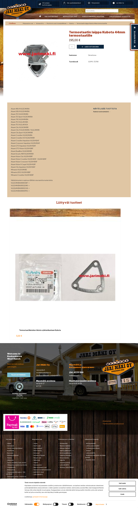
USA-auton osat (51, 16)
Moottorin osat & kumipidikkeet (56, 23)
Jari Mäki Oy (120, 3)
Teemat (88, 450)
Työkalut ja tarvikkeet (93, 448)
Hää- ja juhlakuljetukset (74, 3)
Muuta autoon (11, 470)
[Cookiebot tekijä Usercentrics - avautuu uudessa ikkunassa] (12, 504)
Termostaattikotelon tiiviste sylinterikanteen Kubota (40, 330)
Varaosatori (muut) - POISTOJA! (16, 476)
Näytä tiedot (100, 504)
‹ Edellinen (12, 23)
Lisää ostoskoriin (91, 47)
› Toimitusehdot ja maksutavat (113, 424)
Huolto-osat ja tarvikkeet (14, 448)
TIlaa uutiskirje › (19, 375)
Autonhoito (10, 446)
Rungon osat (37, 458)
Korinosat (10, 453)
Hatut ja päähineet (65, 450)
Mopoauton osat (70, 16)
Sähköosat (10, 460)
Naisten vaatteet (65, 448)
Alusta (9, 443)
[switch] (55, 504)
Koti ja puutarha (90, 443)
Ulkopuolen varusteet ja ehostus (17, 465)
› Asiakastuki (106, 421)
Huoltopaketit (38, 448)
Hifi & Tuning (37, 450)
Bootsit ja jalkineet (65, 453)
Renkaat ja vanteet (12, 455)
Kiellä (122, 494)
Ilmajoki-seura (90, 460)
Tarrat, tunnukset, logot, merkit (16, 462)
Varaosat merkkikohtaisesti (42, 470)
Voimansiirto (40, 23)
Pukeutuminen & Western (66, 439)
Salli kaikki (122, 483)
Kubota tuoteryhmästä (101, 111)
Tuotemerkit (63, 443)
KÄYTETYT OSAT (39, 472)
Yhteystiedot (95, 3)
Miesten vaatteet (65, 446)
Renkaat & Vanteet (39, 455)
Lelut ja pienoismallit (92, 446)
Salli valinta (122, 489)
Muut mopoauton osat (40, 467)
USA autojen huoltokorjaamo (47, 4)
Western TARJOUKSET (67, 467)
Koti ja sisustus (64, 458)
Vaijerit (36, 462)
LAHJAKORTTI (38, 474)
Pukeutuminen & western (93, 16)
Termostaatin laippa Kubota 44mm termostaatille (91, 23)
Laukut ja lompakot (65, 455)
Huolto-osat (37, 446)
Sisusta (9, 458)
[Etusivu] (40, 16)
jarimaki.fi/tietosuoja (40, 497)
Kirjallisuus (10, 450)
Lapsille (62, 460)
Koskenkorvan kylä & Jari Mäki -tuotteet (95, 456)
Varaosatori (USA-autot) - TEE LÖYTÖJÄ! (15, 473)
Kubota (71, 23)
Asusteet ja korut (65, 462)
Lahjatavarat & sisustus (119, 16)
